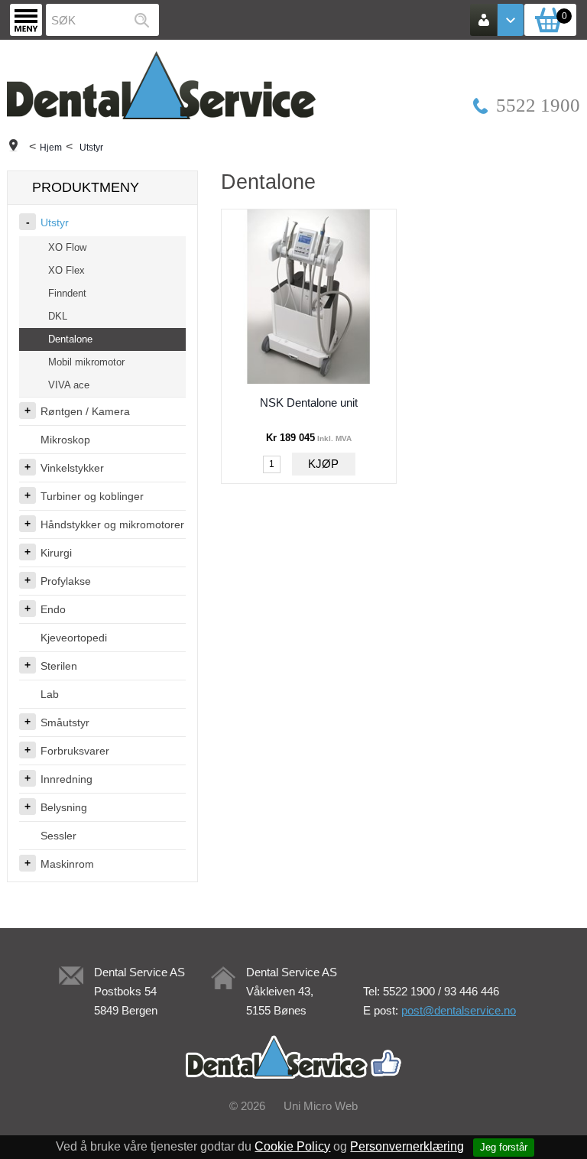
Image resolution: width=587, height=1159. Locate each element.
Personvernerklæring (407, 1146)
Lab (50, 694)
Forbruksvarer (75, 751)
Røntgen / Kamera (85, 411)
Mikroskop (65, 439)
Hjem (51, 147)
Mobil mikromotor (86, 362)
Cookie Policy (292, 1146)
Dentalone (70, 339)
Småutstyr (65, 722)
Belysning (64, 807)
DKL (57, 316)
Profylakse (66, 581)
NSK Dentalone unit (309, 402)
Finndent (67, 293)
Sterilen (59, 666)
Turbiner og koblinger (92, 496)
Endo (53, 609)
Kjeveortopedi (74, 637)
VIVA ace (68, 385)
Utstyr (91, 147)
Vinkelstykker (72, 468)
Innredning (66, 779)
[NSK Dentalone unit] (309, 296)
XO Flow (67, 247)
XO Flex (66, 270)
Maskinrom (67, 864)
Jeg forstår (503, 1147)
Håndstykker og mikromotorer (112, 524)
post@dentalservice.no (458, 1010)
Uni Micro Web (321, 1105)
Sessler (58, 835)
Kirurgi (56, 553)
